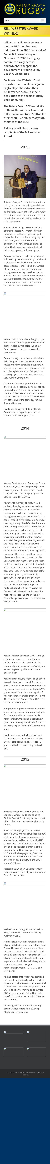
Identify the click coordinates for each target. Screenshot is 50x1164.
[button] (36, 1036)
